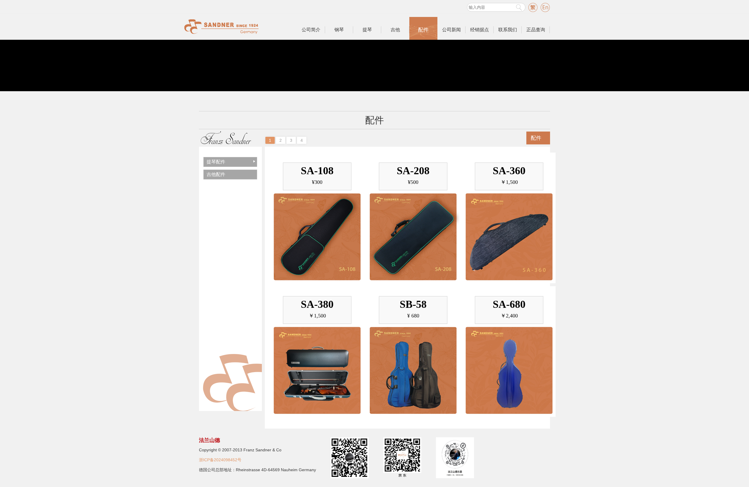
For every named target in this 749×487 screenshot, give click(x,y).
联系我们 (507, 29)
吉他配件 (216, 174)
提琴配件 (216, 161)
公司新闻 (451, 29)
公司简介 (311, 29)
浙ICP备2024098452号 (220, 459)
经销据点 (479, 29)
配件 (423, 30)
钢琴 (339, 29)
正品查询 (535, 29)
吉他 (395, 29)
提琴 (367, 29)
